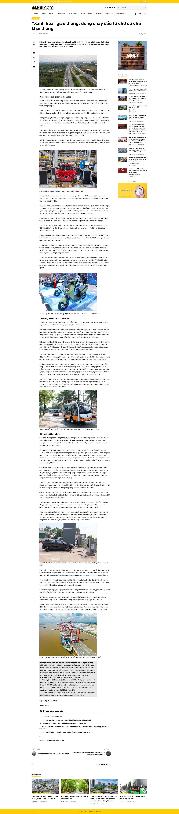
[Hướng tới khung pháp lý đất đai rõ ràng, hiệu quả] (122, 107)
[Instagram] (112, 7)
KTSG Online (35, 801)
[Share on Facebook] (34, 48)
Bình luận (104, 764)
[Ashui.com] (43, 7)
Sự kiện (132, 102)
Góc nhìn (35, 18)
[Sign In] (135, 14)
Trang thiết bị (133, 133)
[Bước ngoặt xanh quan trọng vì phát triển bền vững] (75, 786)
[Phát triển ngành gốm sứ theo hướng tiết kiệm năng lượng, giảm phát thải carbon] (122, 117)
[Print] (34, 66)
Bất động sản (133, 93)
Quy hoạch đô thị (134, 163)
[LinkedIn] (114, 7)
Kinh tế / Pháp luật (134, 110)
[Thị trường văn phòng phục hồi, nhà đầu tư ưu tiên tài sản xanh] (122, 91)
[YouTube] (110, 7)
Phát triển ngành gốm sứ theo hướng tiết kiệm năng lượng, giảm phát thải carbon (137, 117)
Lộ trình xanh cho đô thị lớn (52, 717)
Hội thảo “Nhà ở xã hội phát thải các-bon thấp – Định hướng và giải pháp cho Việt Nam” (138, 98)
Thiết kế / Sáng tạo (135, 174)
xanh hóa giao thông (53, 740)
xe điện (62, 740)
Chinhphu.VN (64, 801)
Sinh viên (132, 144)
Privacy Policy (56, 1)
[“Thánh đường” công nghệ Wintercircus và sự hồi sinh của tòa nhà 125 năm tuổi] (122, 81)
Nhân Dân (92, 804)
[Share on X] (34, 53)
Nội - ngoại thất (134, 85)
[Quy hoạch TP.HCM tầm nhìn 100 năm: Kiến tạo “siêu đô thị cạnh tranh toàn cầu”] (122, 150)
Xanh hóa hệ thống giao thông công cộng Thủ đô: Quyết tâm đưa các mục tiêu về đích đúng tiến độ (103, 799)
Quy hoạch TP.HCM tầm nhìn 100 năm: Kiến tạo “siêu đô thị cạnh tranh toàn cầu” (137, 150)
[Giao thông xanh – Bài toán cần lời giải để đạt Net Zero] (133, 786)
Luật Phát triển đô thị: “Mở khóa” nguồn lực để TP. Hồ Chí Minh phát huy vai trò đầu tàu (138, 159)
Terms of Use (67, 1)
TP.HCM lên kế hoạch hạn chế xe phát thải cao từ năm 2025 (64, 723)
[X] (107, 7)
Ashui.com (35, 34)
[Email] (34, 57)
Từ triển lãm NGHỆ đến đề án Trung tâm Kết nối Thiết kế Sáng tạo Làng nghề (138, 170)
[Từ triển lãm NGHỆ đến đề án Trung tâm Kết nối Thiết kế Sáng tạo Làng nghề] (122, 170)
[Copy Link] (34, 62)
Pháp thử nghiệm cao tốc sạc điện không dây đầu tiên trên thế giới (66, 720)
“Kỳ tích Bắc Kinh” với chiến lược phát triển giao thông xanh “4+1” (66, 732)
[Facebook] (105, 7)
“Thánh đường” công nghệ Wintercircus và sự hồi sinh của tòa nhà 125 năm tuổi (138, 81)
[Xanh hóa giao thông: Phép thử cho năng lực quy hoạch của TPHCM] (45, 786)
